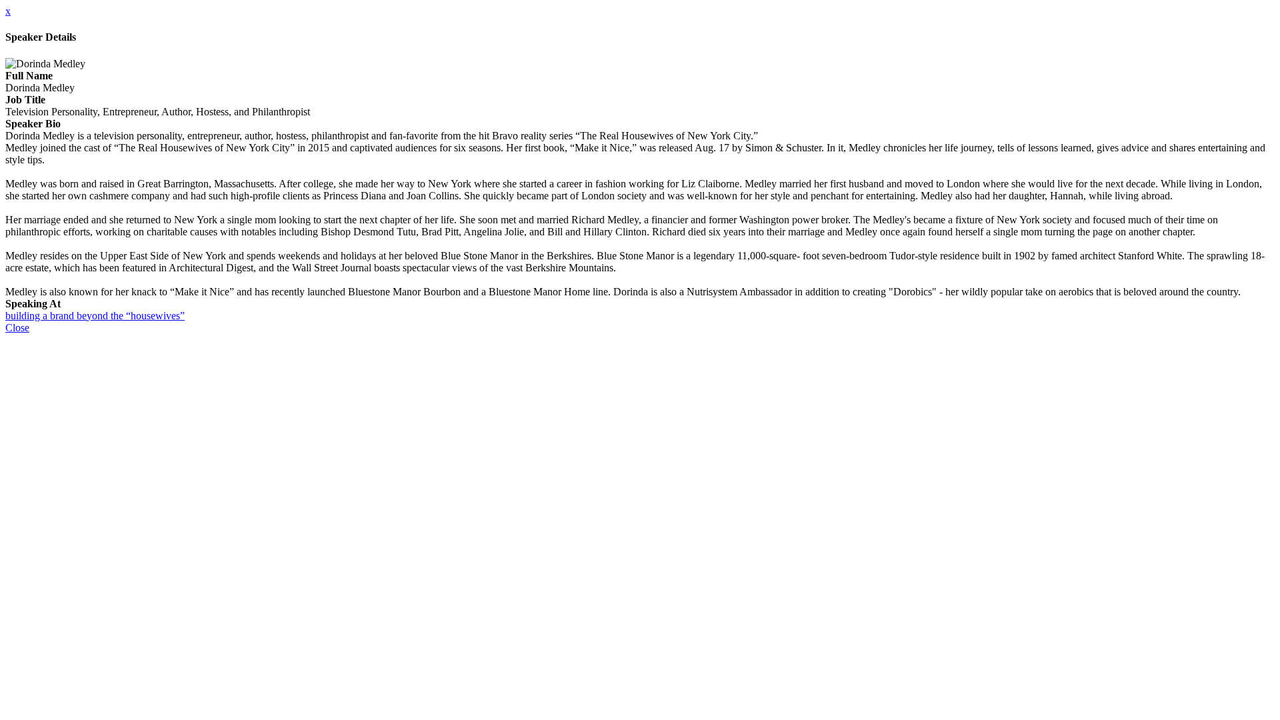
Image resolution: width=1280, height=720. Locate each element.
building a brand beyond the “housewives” (95, 315)
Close (17, 327)
